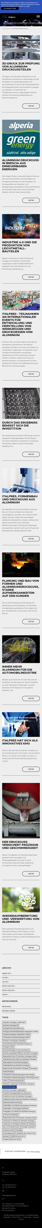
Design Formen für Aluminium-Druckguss (16, 1068)
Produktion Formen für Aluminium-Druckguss (17, 1096)
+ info (27, 6)
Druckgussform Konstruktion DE (13, 1028)
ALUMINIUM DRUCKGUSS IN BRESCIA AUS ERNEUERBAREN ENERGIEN (20, 165)
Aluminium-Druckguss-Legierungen (14, 1022)
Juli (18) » (5, 977)
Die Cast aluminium (8, 1210)
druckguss (34, 1068)
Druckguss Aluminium (28, 1127)
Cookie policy (27, 1217)
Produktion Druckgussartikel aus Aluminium (16, 1093)
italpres (5, 1081)
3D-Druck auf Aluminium (10, 1114)
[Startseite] (8, 16)
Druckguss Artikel (8, 1047)
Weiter (31, 106)
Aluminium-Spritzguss (27, 1084)
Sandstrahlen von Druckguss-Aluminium (15, 1108)
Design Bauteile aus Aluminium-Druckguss (16, 1065)
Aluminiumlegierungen (17, 1081)
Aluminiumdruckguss (9, 1087)
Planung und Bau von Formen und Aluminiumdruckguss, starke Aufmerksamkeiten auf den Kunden (20, 588)
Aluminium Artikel (8, 1130)
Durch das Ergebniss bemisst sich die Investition (19, 425)
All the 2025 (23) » (8, 990)
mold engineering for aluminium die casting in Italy (19, 1133)
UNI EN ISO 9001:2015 (18, 1136)
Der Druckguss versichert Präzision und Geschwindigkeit (20, 844)
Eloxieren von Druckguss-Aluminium (14, 1041)
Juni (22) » (5, 982)
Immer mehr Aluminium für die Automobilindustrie (19, 669)
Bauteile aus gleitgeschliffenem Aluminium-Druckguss (20, 1053)
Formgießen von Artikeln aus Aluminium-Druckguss (19, 1111)
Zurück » (5, 994)
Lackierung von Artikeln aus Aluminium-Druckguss (19, 1121)
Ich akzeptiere (10, 8)
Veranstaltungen (8, 1071)
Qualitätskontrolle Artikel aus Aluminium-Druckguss (19, 1059)
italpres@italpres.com (9, 1195)
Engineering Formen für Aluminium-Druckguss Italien (19, 1056)
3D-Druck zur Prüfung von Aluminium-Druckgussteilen (21, 66)
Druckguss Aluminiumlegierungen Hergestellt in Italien (20, 1031)
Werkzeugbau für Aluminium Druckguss (15, 1062)
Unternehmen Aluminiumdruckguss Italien (16, 1037)
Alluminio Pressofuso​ (8, 1208)
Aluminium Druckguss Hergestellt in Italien (16, 1034)
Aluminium (32, 1124)
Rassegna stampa (8, 1011)
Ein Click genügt (33, 1152)
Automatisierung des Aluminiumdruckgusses (17, 1044)
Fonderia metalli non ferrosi (12, 1139)
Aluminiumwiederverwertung (12, 1102)
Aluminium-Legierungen (10, 1084)
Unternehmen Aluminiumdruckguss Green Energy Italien (20, 1077)
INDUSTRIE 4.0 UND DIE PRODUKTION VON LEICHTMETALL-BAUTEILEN (19, 247)
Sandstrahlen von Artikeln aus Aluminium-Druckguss (19, 1105)
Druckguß (19, 1130)
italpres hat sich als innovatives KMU (20, 742)
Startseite (6, 28)
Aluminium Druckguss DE (10, 1025)
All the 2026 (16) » (8, 986)
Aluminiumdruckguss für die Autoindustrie (16, 1050)
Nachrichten (6, 1006)
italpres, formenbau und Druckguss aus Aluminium (20, 499)
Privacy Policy (16, 1217)
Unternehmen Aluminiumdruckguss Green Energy (18, 1074)
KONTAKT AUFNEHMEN (15, 1151)
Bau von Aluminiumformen (11, 1127)
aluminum (6, 1136)
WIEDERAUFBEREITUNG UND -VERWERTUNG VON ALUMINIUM (20, 918)
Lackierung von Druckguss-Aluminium (15, 1124)
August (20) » (7, 973)
